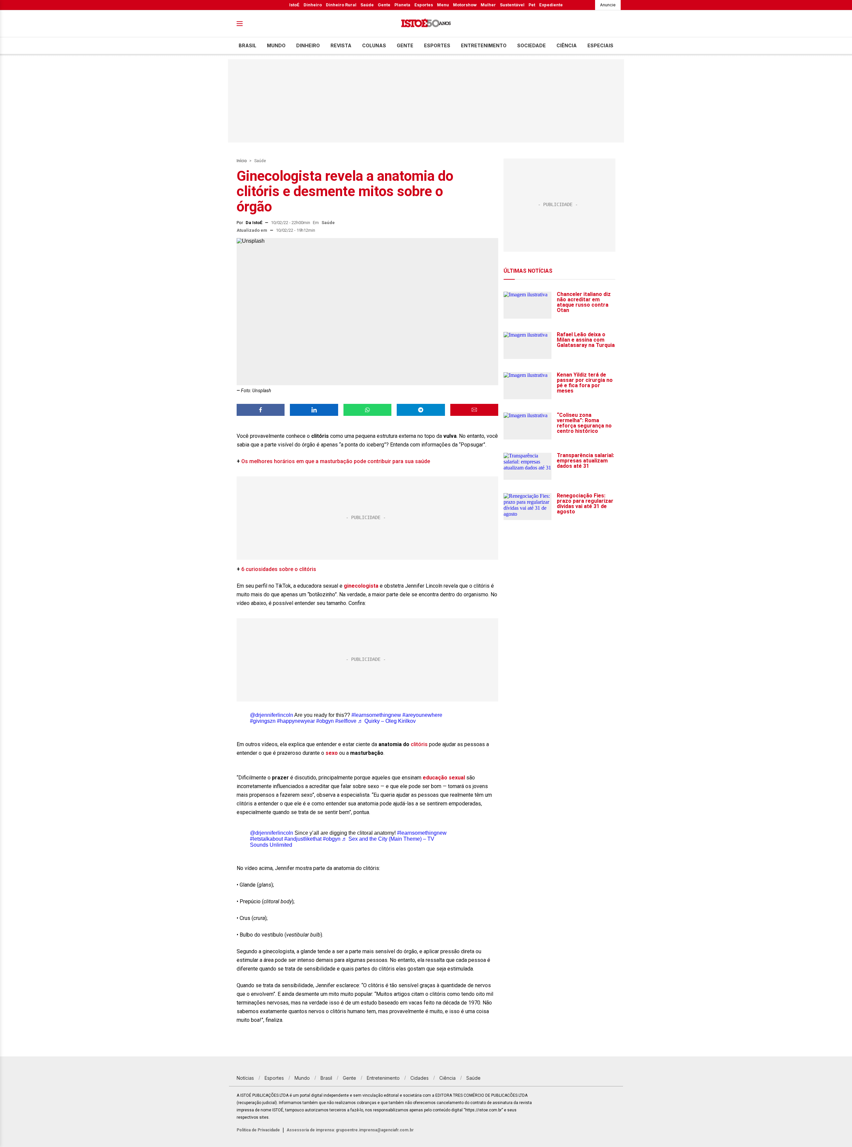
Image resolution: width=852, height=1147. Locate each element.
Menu (443, 4)
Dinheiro (313, 4)
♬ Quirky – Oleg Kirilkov (387, 721)
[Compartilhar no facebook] (261, 410)
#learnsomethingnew (376, 715)
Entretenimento (484, 45)
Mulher (488, 4)
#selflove (345, 721)
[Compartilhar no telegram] (421, 410)
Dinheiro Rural (341, 4)
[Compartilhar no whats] (367, 410)
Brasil (247, 45)
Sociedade (531, 45)
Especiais (600, 45)
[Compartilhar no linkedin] (314, 410)
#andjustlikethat (302, 839)
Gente (384, 4)
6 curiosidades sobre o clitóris (279, 569)
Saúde (367, 4)
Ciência (566, 45)
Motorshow (465, 4)
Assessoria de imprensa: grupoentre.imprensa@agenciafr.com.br (350, 1130)
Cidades (419, 1078)
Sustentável (512, 4)
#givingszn (263, 721)
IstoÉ (294, 4)
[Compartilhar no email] (474, 410)
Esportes (423, 4)
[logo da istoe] (426, 23)
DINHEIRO (308, 45)
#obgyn (325, 721)
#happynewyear (296, 721)
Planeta (402, 4)
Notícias (245, 1078)
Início (242, 160)
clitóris (419, 744)
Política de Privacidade (258, 1130)
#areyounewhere (422, 715)
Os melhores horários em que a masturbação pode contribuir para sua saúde (335, 461)
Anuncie (608, 4)
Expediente (551, 4)
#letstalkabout (266, 839)
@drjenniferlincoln (271, 715)
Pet (532, 4)
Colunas (374, 45)
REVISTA (340, 45)
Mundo (276, 45)
